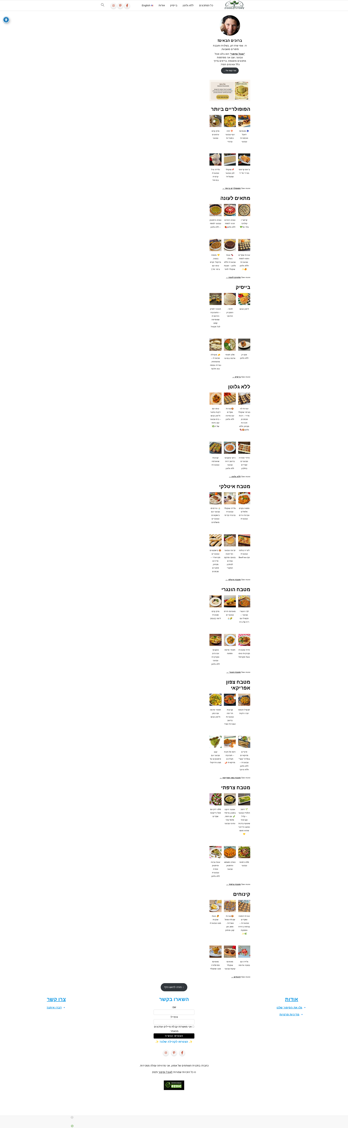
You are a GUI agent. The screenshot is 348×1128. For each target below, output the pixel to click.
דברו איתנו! (54, 1007)
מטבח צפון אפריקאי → (230, 778)
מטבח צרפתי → (233, 884)
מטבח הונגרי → (233, 672)
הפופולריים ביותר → (231, 188)
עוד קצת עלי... (230, 71)
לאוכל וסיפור (166, 1072)
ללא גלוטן (188, 5)
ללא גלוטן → (235, 476)
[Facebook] (127, 5)
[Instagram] (113, 5)
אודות (162, 5)
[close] (175, 1117)
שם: (174, 1007)
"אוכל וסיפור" (237, 54)
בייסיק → (236, 377)
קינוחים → (236, 977)
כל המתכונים (206, 5)
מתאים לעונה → (233, 277)
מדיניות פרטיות (289, 1014)
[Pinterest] (120, 5)
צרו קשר (56, 999)
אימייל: (174, 1017)
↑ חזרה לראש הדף (174, 987)
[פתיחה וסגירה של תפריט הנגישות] (6, 19)
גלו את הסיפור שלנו (289, 1007)
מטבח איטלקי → (233, 579)
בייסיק (173, 5)
